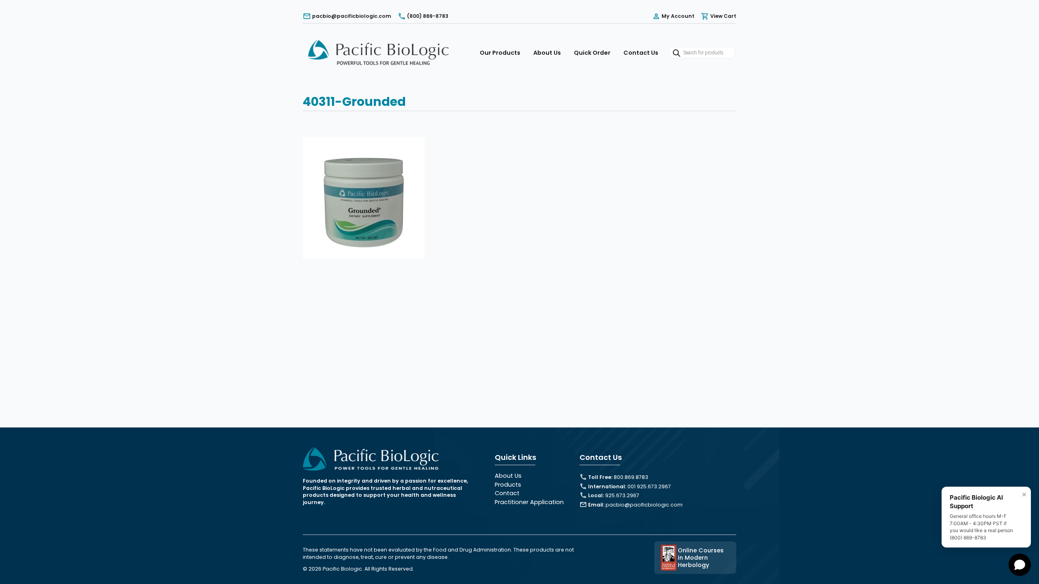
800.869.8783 (631, 477)
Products (508, 485)
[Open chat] (1020, 565)
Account (678, 16)
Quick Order (592, 53)
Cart (723, 16)
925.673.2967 (622, 495)
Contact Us (640, 53)
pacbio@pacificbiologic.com (644, 504)
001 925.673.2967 (649, 486)
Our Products (500, 53)
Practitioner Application (529, 502)
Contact (507, 493)
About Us (547, 53)
